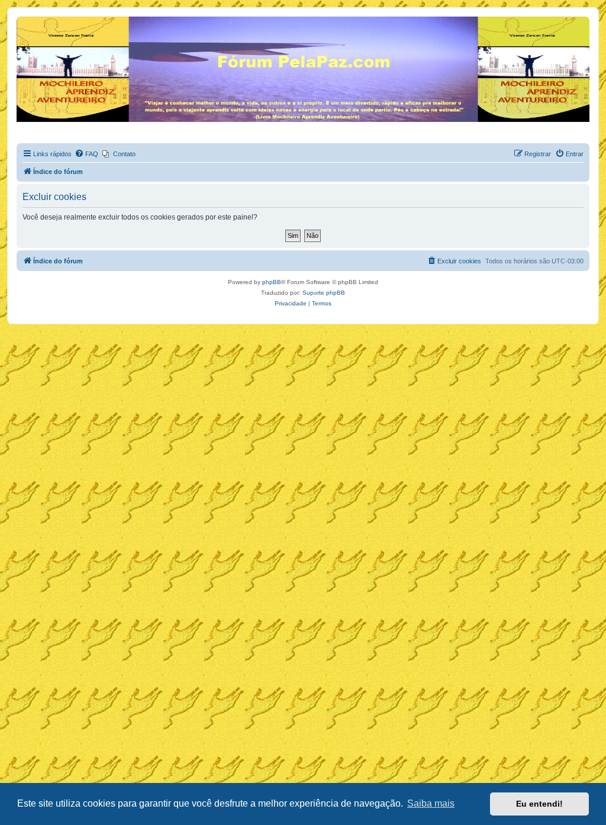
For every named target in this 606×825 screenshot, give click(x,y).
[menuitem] (86, 154)
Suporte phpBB (323, 292)
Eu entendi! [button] (539, 803)
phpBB (271, 282)
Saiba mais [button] (430, 803)
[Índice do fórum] (23, 19)
